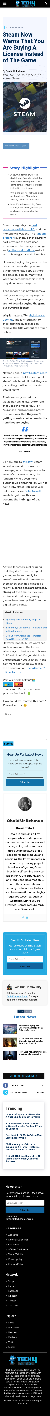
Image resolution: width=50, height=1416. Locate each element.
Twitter (12, 1300)
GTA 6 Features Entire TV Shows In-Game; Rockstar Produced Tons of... (31, 1041)
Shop (11, 1281)
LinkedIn (12, 1295)
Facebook (13, 1290)
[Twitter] (20, 155)
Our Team (13, 1244)
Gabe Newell (33, 491)
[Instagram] (27, 917)
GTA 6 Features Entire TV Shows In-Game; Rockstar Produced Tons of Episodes (24, 1126)
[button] (46, 4)
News (11, 1322)
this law (27, 461)
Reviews (12, 1337)
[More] (40, 155)
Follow (40, 1092)
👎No (18, 684)
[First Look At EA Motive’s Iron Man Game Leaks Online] (10, 1055)
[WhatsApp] (27, 155)
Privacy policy (15, 1259)
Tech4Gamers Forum (17, 996)
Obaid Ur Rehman (15, 71)
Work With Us (15, 1254)
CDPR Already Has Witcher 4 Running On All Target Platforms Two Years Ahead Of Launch (23, 1147)
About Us (13, 1234)
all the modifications (21, 250)
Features (13, 1332)
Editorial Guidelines (18, 1239)
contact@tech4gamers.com (19, 1218)
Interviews (13, 1327)
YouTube (13, 1305)
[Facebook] (14, 155)
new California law (35, 372)
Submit (8, 743)
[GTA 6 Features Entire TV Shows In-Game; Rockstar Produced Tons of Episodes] (10, 1042)
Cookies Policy (15, 1264)
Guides (11, 1346)
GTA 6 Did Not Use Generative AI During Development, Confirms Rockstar (23, 1159)
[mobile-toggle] (4, 4)
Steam (28, 1011)
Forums (12, 1286)
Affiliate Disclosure (18, 1249)
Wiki (10, 1342)
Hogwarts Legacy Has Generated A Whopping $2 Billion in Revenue (31, 1027)
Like (42, 1085)
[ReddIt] (33, 155)
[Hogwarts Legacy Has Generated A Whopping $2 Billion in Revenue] (10, 1029)
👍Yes (8, 684)
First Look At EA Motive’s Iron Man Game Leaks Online (33, 1053)
